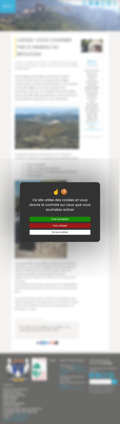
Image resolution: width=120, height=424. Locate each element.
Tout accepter (60, 219)
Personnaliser (60, 232)
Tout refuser (60, 225)
